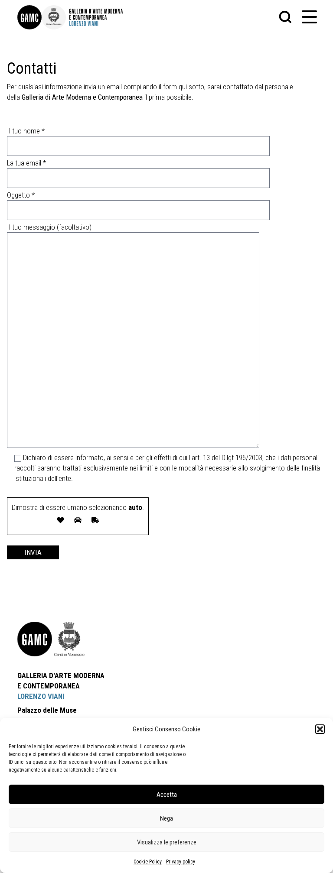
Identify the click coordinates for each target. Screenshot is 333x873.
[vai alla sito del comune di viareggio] (69, 639)
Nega (166, 818)
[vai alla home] (34, 639)
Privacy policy (180, 862)
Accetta (167, 794)
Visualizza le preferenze (166, 842)
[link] (29, 17)
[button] (320, 729)
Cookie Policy (148, 862)
